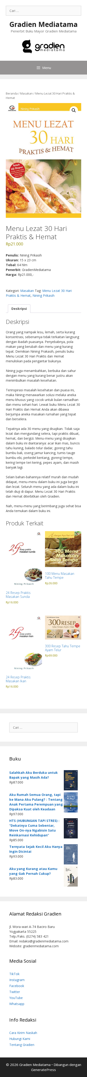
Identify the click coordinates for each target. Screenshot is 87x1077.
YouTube (16, 998)
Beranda (12, 93)
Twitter (14, 992)
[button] (74, 110)
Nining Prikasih (43, 295)
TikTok (14, 974)
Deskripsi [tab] (19, 308)
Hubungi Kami (19, 1039)
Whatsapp (16, 1004)
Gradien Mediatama (43, 24)
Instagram (17, 980)
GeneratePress (43, 1069)
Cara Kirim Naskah (23, 1033)
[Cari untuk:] (43, 11)
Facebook (16, 986)
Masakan (26, 93)
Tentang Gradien (21, 1044)
